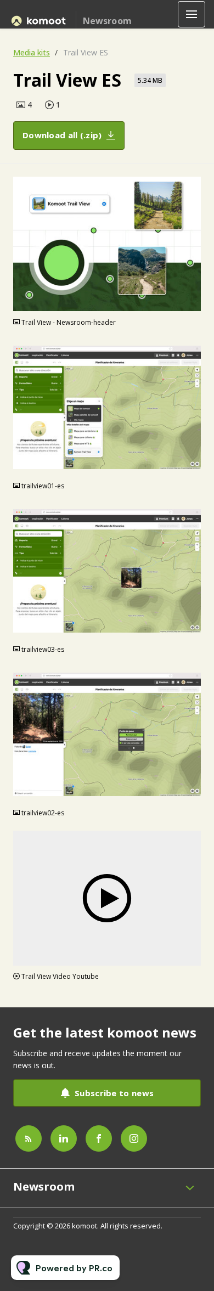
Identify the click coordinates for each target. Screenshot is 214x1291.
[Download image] (193, 302)
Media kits (31, 52)
